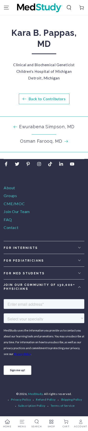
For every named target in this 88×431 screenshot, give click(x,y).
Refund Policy (46, 399)
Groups (10, 195)
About (9, 187)
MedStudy (35, 394)
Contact (11, 227)
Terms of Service (63, 405)
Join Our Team (17, 211)
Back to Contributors (47, 99)
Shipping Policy (71, 399)
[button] (69, 7)
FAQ (8, 219)
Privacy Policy (21, 399)
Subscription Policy (31, 405)
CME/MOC (14, 203)
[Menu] (6, 7)
